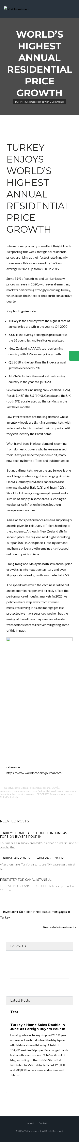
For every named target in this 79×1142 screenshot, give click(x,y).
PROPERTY (43, 794)
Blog (41, 101)
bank (17, 787)
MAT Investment (27, 101)
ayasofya (8, 787)
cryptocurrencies (9, 791)
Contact (43, 1123)
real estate (67, 794)
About (30, 1123)
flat (48, 791)
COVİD (55, 787)
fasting (41, 791)
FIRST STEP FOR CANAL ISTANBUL (25, 880)
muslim (21, 794)
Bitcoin (25, 787)
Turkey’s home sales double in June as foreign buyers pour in (33, 835)
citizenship (36, 787)
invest (60, 791)
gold (53, 791)
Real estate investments (60, 927)
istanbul (11, 794)
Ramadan (55, 794)
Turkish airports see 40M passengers (32, 858)
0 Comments (57, 101)
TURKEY (4, 797)
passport (31, 794)
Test (14, 1012)
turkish (14, 797)
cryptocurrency (28, 791)
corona (46, 787)
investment (71, 791)
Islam (3, 794)
